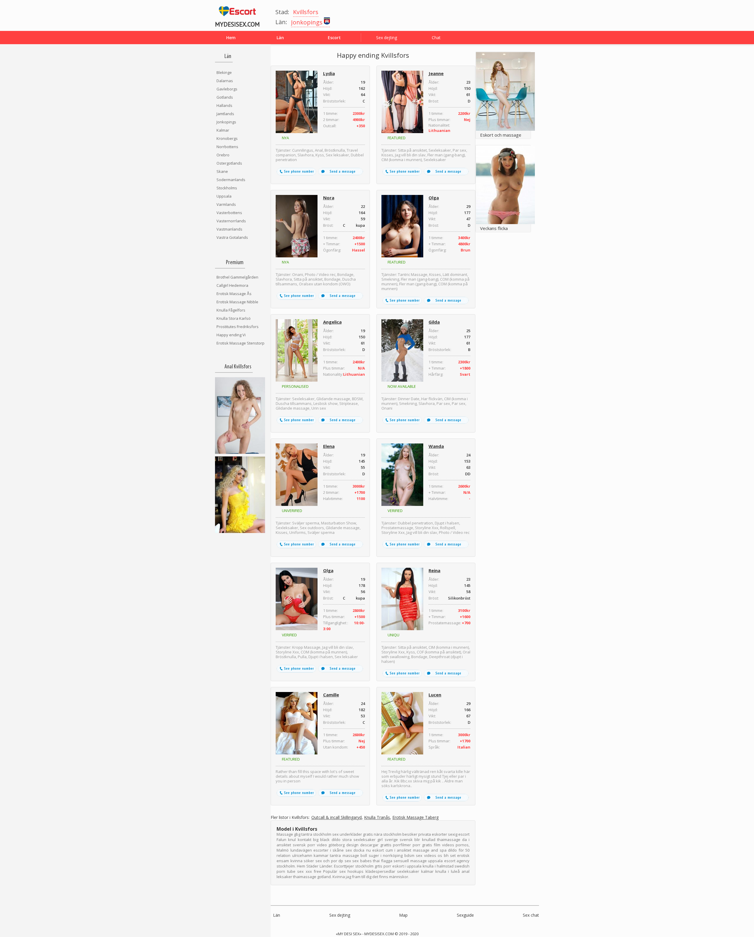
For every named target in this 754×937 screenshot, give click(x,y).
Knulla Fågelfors (230, 310)
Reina (434, 570)
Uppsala (224, 196)
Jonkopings (226, 122)
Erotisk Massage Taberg (415, 817)
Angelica (332, 322)
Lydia (329, 73)
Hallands (224, 105)
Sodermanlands (230, 179)
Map (403, 915)
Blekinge (224, 72)
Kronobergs (227, 138)
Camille (331, 694)
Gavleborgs (226, 89)
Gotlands (224, 97)
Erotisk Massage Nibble (237, 301)
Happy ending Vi (231, 334)
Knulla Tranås (377, 817)
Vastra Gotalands (232, 237)
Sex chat (531, 915)
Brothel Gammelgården (237, 277)
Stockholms (226, 188)
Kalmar (222, 130)
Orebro (222, 155)
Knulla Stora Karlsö (233, 318)
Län (276, 915)
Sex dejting (386, 37)
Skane (222, 171)
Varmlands (226, 204)
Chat (436, 37)
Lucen (435, 694)
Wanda (436, 446)
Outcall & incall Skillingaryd (336, 817)
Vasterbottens (229, 212)
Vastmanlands (229, 229)
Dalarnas (224, 80)
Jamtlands (225, 113)
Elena (329, 446)
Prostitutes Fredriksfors (237, 326)
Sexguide (465, 915)
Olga (434, 197)
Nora (328, 197)
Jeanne (436, 73)
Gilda (434, 322)
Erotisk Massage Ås (234, 293)
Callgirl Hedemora (232, 285)
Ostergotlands (229, 163)
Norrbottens (227, 146)
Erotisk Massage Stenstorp (240, 343)
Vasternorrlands (231, 221)
